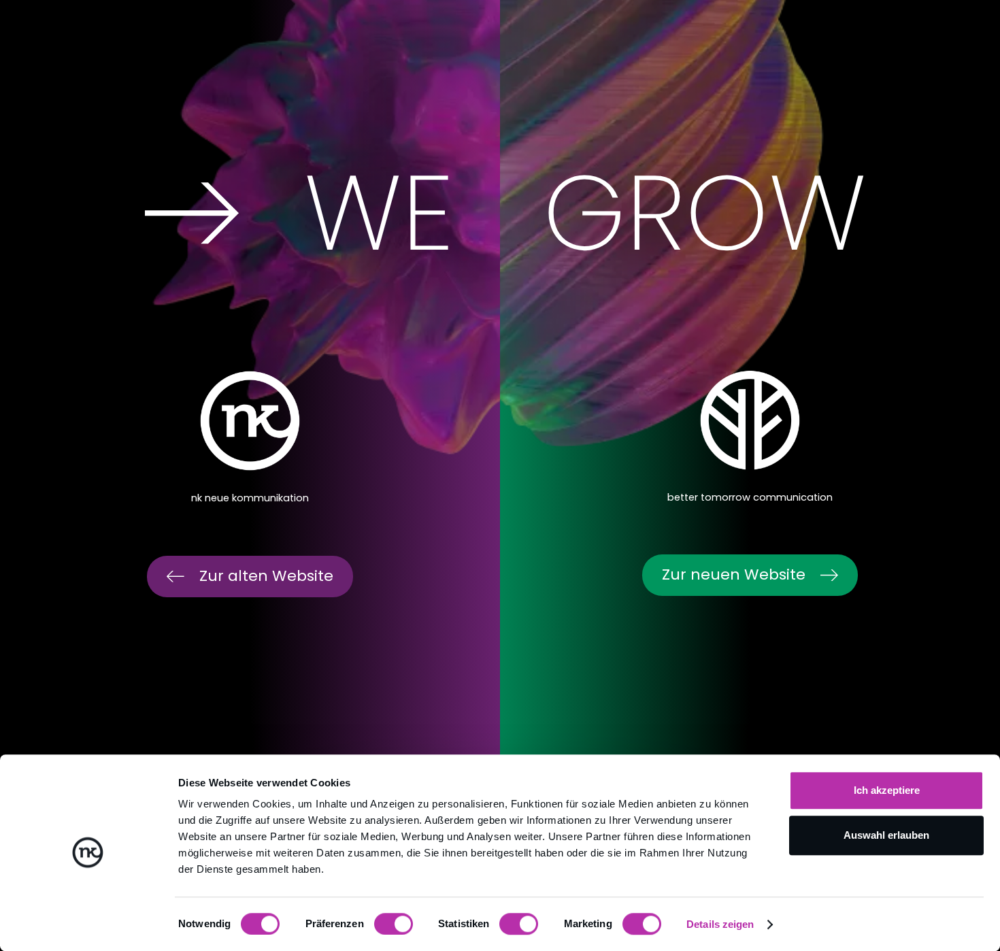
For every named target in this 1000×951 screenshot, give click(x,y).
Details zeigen (720, 924)
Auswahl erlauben (886, 835)
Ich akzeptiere (887, 790)
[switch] (393, 924)
